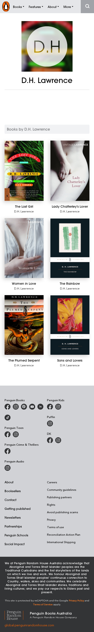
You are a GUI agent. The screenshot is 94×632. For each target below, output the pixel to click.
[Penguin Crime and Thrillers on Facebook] (7, 451)
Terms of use (55, 527)
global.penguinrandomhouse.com (29, 625)
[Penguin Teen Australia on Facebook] (7, 434)
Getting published (18, 508)
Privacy (51, 520)
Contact (10, 500)
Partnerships (13, 526)
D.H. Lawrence (24, 211)
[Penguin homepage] (6, 6)
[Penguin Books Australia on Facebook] (7, 407)
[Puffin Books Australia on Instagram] (50, 423)
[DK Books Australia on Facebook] (50, 440)
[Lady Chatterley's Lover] (69, 171)
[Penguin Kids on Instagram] (58, 407)
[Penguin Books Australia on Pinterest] (24, 407)
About (9, 482)
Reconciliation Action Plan (63, 534)
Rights (51, 505)
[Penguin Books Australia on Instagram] (16, 407)
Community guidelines (61, 490)
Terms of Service (43, 604)
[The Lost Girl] (24, 171)
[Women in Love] (24, 248)
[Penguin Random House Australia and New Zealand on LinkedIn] (40, 407)
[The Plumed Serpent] (24, 325)
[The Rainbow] (69, 248)
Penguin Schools (16, 535)
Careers (52, 482)
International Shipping (61, 542)
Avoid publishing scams (62, 512)
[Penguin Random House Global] (17, 614)
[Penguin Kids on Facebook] (50, 407)
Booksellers (13, 491)
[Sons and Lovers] (69, 325)
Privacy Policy (76, 600)
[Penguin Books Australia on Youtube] (32, 407)
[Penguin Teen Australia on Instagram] (16, 434)
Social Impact (15, 544)
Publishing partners (59, 497)
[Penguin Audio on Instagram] (7, 468)
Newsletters (13, 517)
